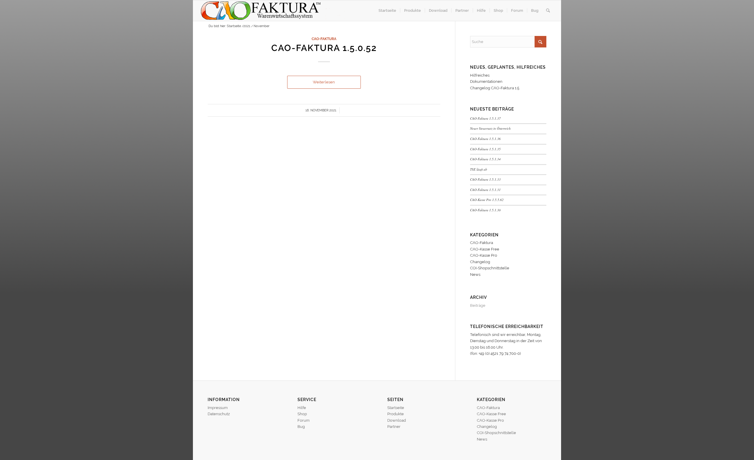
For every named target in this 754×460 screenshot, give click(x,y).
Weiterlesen (324, 82)
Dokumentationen (486, 81)
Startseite (395, 407)
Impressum (218, 407)
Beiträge (477, 305)
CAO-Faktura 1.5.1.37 (485, 118)
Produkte (395, 414)
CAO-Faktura (324, 39)
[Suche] (548, 10)
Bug (301, 426)
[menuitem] (387, 10)
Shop (302, 414)
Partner (394, 426)
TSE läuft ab (478, 169)
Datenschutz (219, 414)
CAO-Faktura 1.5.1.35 (485, 149)
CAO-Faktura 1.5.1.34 (485, 159)
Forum (303, 420)
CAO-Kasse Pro (483, 255)
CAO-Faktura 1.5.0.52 (324, 48)
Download (396, 420)
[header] (275, 10)
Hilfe (301, 407)
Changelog (480, 262)
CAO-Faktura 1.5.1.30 (485, 210)
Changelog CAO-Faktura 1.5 (494, 88)
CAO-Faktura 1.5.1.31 (485, 189)
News (475, 274)
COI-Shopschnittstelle (489, 268)
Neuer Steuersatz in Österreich (490, 128)
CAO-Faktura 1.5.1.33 (485, 179)
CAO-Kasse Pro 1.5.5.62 (487, 199)
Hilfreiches (480, 75)
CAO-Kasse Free (484, 249)
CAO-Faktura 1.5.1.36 (485, 138)
